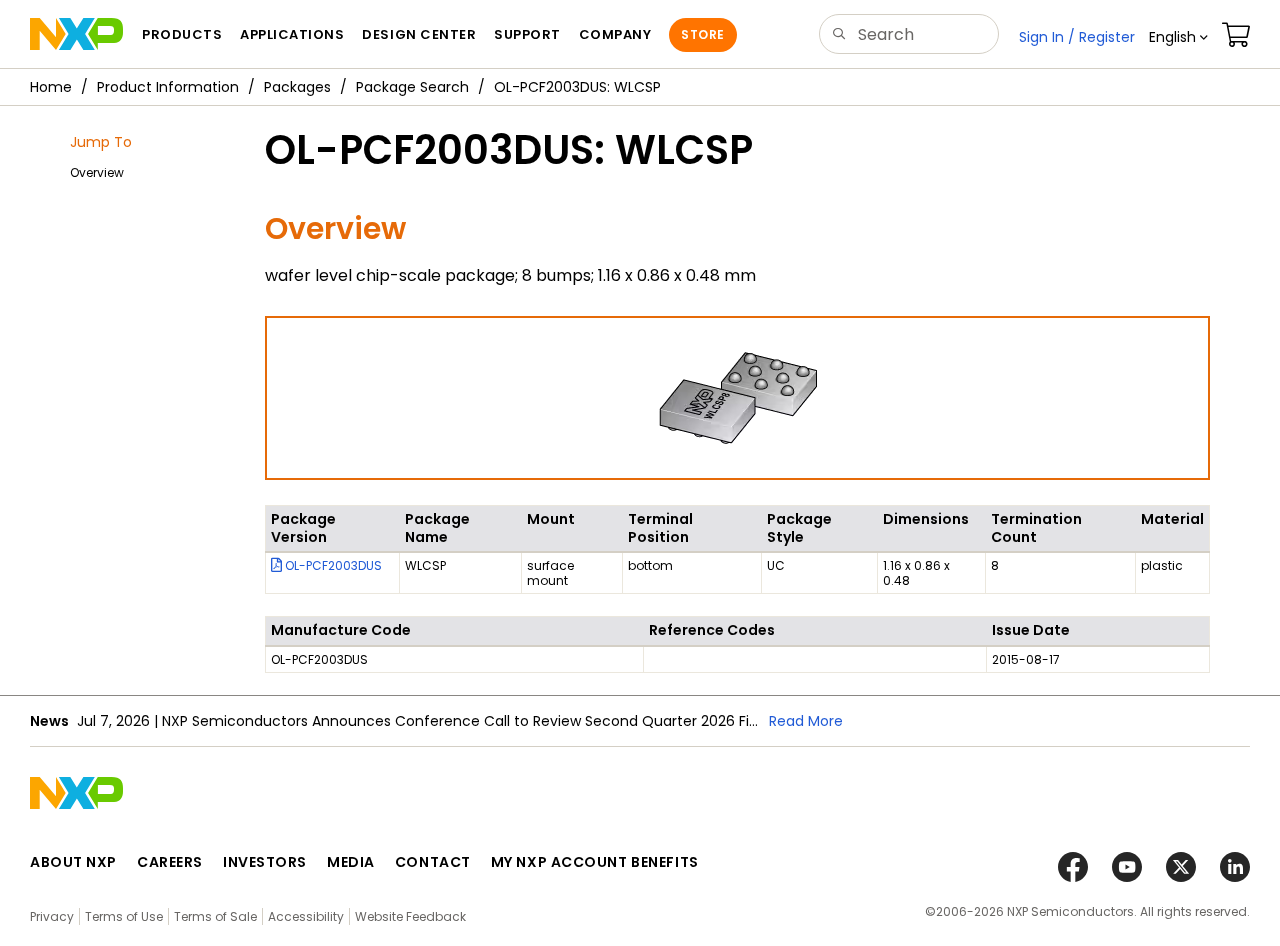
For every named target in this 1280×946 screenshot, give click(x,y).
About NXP (73, 862)
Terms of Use (124, 916)
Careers (170, 862)
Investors (265, 862)
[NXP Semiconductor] (76, 34)
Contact (433, 862)
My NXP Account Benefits (595, 862)
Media (351, 862)
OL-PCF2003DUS (332, 565)
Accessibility (306, 916)
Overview (97, 172)
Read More (806, 721)
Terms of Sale (215, 916)
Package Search (412, 87)
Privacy (52, 916)
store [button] (702, 34)
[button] (1178, 37)
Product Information (168, 87)
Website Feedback (410, 916)
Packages (297, 87)
